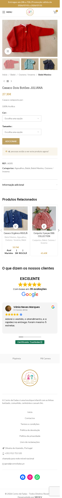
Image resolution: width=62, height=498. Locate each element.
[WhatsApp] (37, 477)
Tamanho (6, 126)
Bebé (13, 74)
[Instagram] (30, 477)
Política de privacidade (29, 436)
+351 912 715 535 (13, 453)
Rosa (16, 358)
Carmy (45, 358)
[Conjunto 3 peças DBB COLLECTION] (44, 218)
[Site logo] (30, 12)
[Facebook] (22, 477)
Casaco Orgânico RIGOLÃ (16, 233)
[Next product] (11, 81)
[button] (5, 38)
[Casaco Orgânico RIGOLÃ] (16, 218)
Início (4, 74)
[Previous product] (4, 81)
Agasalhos (19, 168)
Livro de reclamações (30, 442)
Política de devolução (30, 430)
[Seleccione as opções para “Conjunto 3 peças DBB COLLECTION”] (44, 226)
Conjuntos (36, 240)
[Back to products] (7, 81)
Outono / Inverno (27, 74)
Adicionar (11, 141)
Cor (4, 112)
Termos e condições (29, 424)
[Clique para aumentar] (8, 51)
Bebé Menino (44, 74)
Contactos (30, 418)
